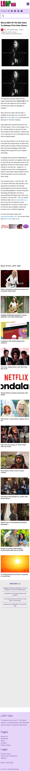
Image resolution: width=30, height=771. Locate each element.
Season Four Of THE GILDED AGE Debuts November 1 (14, 523)
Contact (4, 743)
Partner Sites (5, 745)
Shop (3, 741)
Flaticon (4, 758)
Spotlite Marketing (13, 769)
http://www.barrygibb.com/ (9, 216)
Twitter (18, 219)
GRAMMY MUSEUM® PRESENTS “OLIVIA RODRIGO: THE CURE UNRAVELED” (13, 316)
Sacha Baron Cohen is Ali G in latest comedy (12, 471)
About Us (4, 736)
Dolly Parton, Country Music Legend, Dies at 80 (15, 419)
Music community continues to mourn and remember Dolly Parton (14, 290)
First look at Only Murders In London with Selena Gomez (14, 497)
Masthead (4, 738)
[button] (28, 4)
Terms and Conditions (9, 756)
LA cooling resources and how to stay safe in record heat (14, 575)
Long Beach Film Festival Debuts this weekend (13, 342)
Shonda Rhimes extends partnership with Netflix (14, 393)
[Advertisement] (15, 246)
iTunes (9, 117)
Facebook (9, 219)
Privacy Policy (6, 754)
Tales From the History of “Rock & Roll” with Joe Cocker (13, 445)
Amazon (16, 117)
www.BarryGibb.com (20, 200)
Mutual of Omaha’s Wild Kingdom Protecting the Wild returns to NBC (12, 549)
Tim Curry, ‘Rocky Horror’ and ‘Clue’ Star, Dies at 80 (14, 368)
